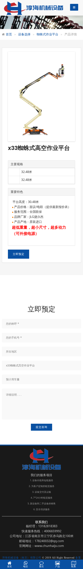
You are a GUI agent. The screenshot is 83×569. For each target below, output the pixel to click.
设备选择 (24, 34)
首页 (9, 34)
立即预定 (18, 254)
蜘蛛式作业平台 (47, 34)
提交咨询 (41, 427)
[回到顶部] (78, 554)
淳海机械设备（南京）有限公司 (22, 557)
